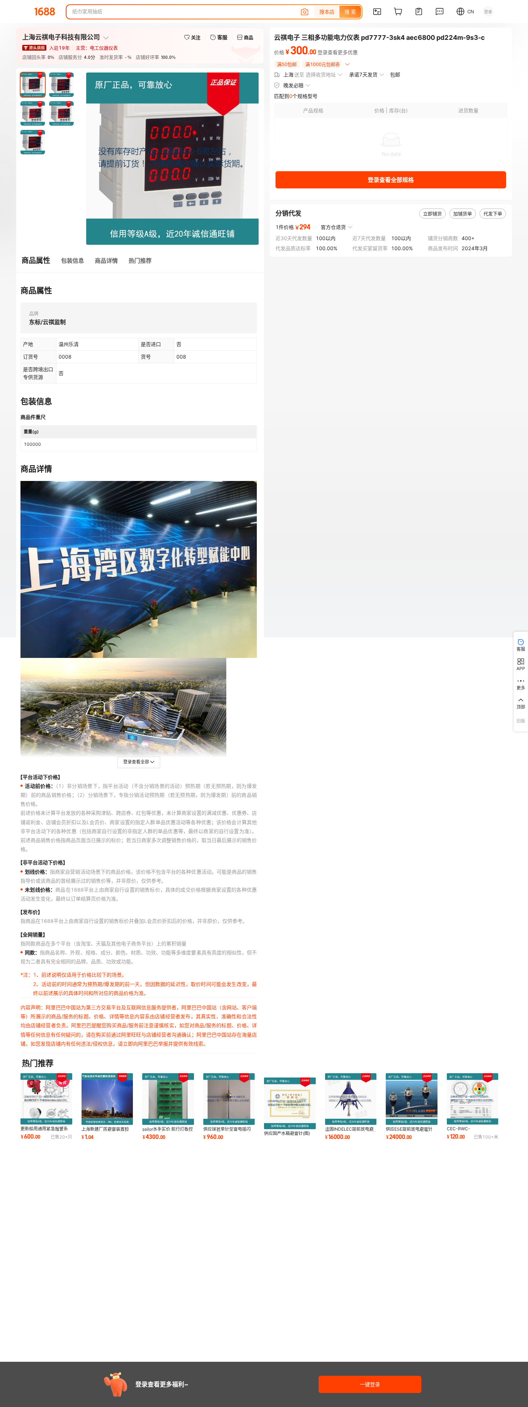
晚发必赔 (293, 85)
